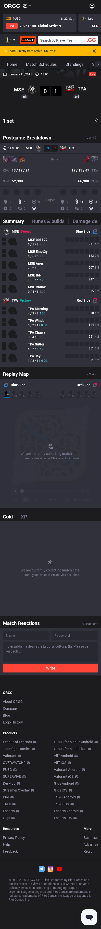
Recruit (89, 851)
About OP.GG (13, 701)
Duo (6, 797)
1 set (8, 121)
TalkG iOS (61, 804)
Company (10, 708)
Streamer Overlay (16, 790)
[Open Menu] (92, 6)
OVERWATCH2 (14, 762)
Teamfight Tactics (16, 748)
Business (91, 837)
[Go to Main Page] (12, 6)
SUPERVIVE (12, 776)
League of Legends (17, 742)
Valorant (9, 755)
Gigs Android (64, 783)
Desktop (9, 783)
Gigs (6, 817)
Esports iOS (63, 817)
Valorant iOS (64, 776)
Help (6, 844)
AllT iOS (60, 762)
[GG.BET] (28, 40)
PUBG (7, 769)
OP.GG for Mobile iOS (70, 748)
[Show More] (27, 6)
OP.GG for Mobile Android (73, 742)
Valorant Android (67, 769)
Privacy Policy (14, 837)
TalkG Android (65, 797)
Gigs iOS (60, 790)
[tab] (15, 221)
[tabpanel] (50, 295)
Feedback (10, 851)
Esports (9, 811)
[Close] (94, 51)
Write (50, 668)
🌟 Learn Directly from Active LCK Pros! (30, 51)
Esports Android (66, 811)
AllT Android (63, 755)
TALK (7, 804)
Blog (6, 715)
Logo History (13, 722)
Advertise (91, 844)
